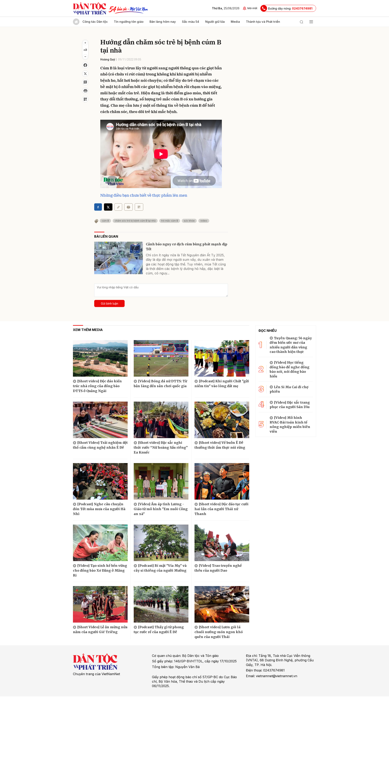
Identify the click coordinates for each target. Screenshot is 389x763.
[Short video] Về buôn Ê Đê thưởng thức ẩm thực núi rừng (219, 445)
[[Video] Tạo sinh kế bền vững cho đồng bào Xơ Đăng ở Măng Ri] (100, 543)
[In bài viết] (85, 90)
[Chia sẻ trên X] (85, 73)
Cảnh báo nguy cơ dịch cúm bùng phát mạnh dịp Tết (186, 246)
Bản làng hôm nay (163, 22)
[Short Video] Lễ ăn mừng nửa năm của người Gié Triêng (100, 629)
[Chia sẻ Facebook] (85, 65)
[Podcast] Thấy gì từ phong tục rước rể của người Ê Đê (159, 629)
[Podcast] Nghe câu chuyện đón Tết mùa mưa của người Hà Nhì (99, 509)
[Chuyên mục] (311, 21)
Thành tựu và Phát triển (263, 22)
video (203, 220)
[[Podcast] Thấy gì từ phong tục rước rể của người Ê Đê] (161, 604)
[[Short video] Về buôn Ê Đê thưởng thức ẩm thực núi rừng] (221, 420)
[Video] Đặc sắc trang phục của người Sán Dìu (290, 404)
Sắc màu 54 (190, 22)
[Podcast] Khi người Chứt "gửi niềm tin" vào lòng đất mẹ (221, 383)
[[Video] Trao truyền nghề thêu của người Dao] (221, 543)
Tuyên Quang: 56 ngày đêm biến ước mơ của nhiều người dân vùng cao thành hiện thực (291, 345)
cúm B (105, 220)
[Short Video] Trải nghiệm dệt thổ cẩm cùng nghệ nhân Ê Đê (100, 445)
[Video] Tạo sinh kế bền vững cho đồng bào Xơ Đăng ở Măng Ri (100, 570)
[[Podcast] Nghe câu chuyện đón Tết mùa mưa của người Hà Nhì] (100, 481)
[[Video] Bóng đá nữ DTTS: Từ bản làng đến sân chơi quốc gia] (161, 358)
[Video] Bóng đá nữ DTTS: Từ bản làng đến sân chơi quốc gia (160, 383)
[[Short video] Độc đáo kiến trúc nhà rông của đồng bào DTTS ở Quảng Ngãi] (100, 358)
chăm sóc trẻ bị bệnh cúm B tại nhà (135, 220)
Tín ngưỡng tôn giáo (128, 22)
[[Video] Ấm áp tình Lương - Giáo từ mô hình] (161, 481)
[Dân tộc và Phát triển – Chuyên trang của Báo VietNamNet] (89, 8)
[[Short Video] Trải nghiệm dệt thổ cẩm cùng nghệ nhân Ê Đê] (100, 420)
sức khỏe (189, 220)
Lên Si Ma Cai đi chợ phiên (289, 389)
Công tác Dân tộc (95, 22)
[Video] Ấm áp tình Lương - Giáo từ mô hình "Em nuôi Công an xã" (161, 509)
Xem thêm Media (88, 330)
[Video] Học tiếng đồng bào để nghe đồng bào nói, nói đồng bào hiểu (289, 369)
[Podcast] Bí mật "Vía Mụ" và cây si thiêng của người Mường (160, 568)
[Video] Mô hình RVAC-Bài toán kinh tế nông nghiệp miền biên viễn (290, 424)
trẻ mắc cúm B (169, 220)
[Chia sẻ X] (108, 207)
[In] (128, 207)
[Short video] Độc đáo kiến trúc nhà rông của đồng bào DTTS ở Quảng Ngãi (97, 386)
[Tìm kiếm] (301, 21)
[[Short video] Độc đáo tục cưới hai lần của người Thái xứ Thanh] (221, 481)
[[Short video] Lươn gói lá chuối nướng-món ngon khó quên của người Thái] (221, 604)
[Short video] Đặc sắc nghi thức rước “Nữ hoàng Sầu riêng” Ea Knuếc (161, 447)
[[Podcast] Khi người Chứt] (221, 358)
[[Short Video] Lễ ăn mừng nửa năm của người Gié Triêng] (100, 604)
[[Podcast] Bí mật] (161, 543)
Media (235, 22)
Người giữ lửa (215, 22)
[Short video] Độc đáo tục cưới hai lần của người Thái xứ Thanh (221, 509)
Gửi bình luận (109, 303)
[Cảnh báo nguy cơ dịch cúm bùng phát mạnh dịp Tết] (118, 258)
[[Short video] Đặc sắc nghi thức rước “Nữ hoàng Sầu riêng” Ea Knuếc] (161, 420)
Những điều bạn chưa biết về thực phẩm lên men (143, 195)
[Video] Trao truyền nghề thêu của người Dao (218, 568)
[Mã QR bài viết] (85, 99)
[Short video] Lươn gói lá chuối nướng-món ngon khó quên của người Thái (218, 632)
